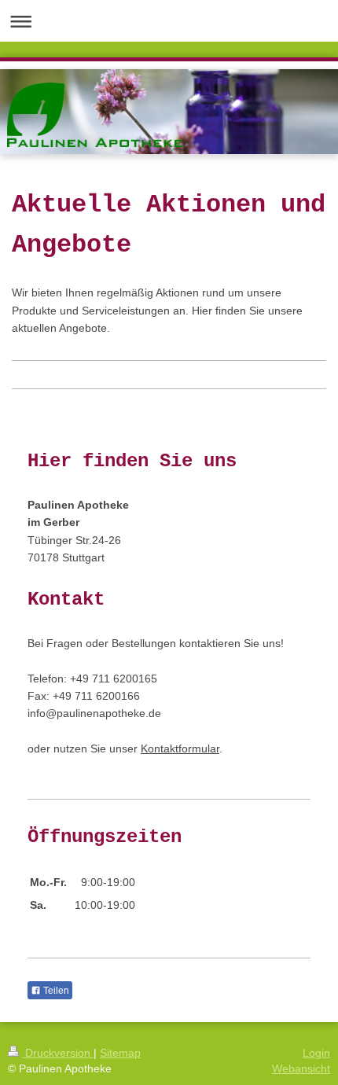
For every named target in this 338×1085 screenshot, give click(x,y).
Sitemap (120, 1052)
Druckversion (58, 1052)
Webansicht (301, 1068)
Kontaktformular (180, 748)
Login (316, 1052)
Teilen (55, 990)
